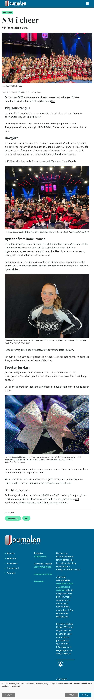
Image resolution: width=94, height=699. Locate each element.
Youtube (11, 573)
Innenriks (7, 12)
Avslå (71, 695)
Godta (85, 695)
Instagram (12, 563)
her (53, 100)
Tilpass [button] (8, 695)
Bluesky (11, 553)
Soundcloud (13, 568)
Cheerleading (12, 372)
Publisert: (6, 92)
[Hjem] (16, 4)
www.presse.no (63, 653)
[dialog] (47, 690)
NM (26, 518)
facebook (11, 558)
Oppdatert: (25, 92)
